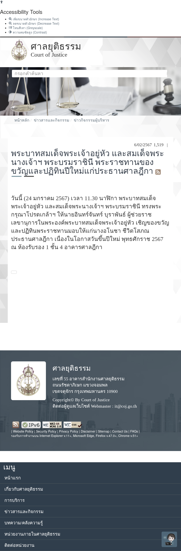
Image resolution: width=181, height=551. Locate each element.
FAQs (134, 431)
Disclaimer (88, 431)
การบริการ (14, 500)
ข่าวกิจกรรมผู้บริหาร (91, 120)
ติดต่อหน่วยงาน (19, 545)
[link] (1, 2)
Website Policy (23, 431)
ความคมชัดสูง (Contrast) (29, 32)
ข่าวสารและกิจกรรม (51, 120)
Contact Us (120, 431)
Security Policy (46, 431)
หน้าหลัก (21, 120)
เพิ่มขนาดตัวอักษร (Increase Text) (35, 19)
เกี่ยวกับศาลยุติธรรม (23, 489)
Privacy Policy (68, 431)
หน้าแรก (12, 477)
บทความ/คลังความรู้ (23, 522)
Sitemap (104, 431)
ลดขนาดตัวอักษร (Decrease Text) (35, 23)
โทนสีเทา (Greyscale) (27, 28)
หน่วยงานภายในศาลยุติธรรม (32, 534)
